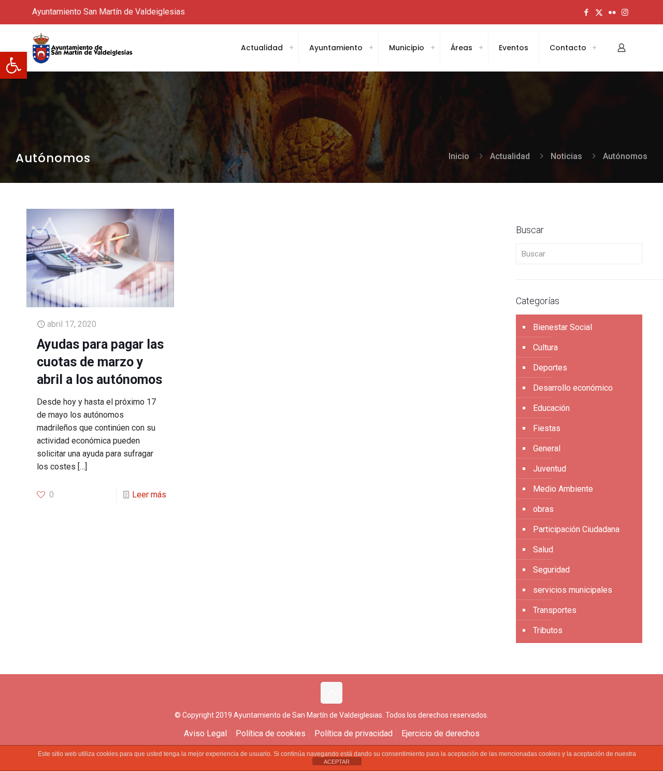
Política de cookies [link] (271, 733)
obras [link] (543, 509)
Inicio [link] (459, 156)
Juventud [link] (549, 469)
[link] (13, 65)
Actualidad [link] (510, 156)
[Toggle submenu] (291, 47)
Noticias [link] (566, 156)
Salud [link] (543, 549)
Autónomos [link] (625, 156)
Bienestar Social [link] (562, 327)
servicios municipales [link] (572, 590)
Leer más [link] (149, 494)
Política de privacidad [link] (353, 733)
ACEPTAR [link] (337, 762)
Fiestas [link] (546, 428)
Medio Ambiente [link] (563, 489)
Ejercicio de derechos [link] (440, 733)
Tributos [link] (548, 630)
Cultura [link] (545, 347)
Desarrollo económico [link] (573, 388)
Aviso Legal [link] (205, 733)
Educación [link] (551, 408)
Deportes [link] (550, 368)
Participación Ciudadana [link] (576, 529)
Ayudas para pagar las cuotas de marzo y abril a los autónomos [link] (100, 362)
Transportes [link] (554, 610)
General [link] (546, 448)
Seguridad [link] (551, 570)
